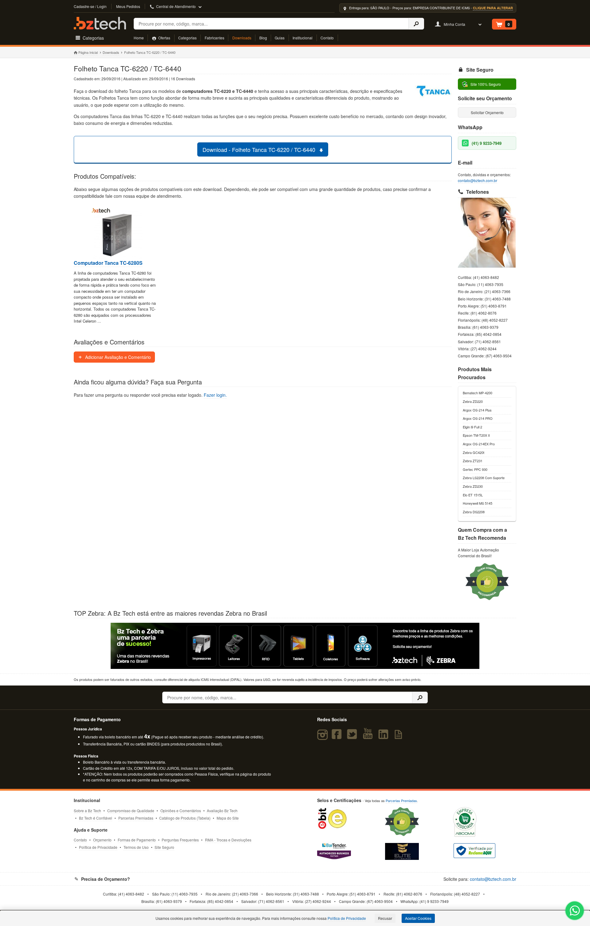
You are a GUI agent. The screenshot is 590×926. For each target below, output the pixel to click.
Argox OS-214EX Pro (479, 443)
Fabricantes (214, 37)
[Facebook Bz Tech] (338, 737)
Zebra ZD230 (473, 486)
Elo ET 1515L (473, 494)
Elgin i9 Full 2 (472, 426)
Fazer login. (215, 395)
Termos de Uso (136, 847)
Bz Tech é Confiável (95, 818)
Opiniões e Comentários (180, 810)
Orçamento (102, 839)
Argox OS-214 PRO (478, 418)
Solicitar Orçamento (487, 112)
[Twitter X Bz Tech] (353, 737)
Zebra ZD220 (473, 401)
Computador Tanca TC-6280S (108, 263)
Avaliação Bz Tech (222, 810)
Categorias (187, 37)
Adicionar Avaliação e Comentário (117, 357)
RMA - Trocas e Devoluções (228, 839)
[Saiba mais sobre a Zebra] (295, 646)
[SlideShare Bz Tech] (400, 737)
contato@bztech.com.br (477, 180)
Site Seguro (164, 847)
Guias (280, 37)
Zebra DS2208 (474, 511)
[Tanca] (433, 92)
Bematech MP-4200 (477, 392)
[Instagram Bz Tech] (323, 737)
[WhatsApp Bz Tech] (574, 911)
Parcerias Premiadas (135, 818)
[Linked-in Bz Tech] (384, 737)
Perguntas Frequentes (180, 839)
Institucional (303, 37)
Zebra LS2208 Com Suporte (484, 477)
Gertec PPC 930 (475, 469)
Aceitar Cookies (418, 918)
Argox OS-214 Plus (477, 409)
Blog (263, 37)
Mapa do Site (228, 818)
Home (139, 37)
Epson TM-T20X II (476, 435)
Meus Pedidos (128, 6)
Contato (327, 37)
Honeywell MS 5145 (477, 503)
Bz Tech (100, 23)
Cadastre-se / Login (90, 6)
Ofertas (163, 37)
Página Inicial (88, 52)
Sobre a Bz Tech (87, 810)
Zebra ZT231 (472, 460)
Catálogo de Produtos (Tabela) (184, 818)
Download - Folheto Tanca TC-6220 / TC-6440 (260, 149)
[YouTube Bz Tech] (369, 737)
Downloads (241, 37)
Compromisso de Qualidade (130, 810)
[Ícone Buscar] (416, 24)
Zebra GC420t (473, 452)
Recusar (385, 918)
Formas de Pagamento (137, 839)
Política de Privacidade (98, 847)
